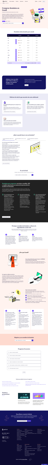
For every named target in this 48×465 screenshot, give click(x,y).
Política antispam (27, 452)
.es (8, 45)
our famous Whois (24, 459)
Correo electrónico (19, 437)
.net (8, 40)
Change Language (4, 441)
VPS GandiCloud (19, 436)
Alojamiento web (19, 432)
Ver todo (3, 395)
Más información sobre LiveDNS (31, 111)
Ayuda (40, 1)
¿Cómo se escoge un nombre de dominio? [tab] (15, 355)
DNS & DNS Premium (19, 439)
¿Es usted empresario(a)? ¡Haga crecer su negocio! (8, 139)
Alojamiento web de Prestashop (20, 435)
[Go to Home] (5, 1)
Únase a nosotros (39, 450)
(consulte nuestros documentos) (37, 296)
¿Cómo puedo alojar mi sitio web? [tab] (14, 368)
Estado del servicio (39, 431)
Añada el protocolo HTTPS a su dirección (9, 111)
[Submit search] (23, 23)
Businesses (21, 1)
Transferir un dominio (19, 446)
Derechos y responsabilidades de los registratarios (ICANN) (31, 449)
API (25, 435)
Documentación (39, 432)
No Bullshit (38, 448)
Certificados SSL (19, 438)
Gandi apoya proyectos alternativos (41, 446)
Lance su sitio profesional (6, 163)
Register (4, 21)
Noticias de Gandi (39, 449)
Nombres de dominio (19, 430)
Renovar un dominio (19, 447)
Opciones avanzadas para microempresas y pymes (31, 433)
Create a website (11, 1)
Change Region (4, 440)
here (45, 301)
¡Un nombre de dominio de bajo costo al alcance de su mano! (10, 385)
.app (8, 57)
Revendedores (26, 431)
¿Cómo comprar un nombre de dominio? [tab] (15, 358)
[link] (2, 433)
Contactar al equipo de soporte (41, 430)
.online (9, 55)
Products (17, 1)
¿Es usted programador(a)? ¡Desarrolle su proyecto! (32, 139)
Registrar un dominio (19, 445)
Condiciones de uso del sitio (28, 446)
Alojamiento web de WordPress (20, 433)
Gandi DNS (37, 212)
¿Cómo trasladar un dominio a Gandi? (30, 381)
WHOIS (25, 436)
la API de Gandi (44, 211)
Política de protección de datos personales (30, 453)
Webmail (26, 434)
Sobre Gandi (38, 445)
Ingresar (44, 1)
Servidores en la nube (19, 449)
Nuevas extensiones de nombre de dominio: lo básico (9, 384)
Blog (36, 1)
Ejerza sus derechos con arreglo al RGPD (29, 454)
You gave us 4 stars (4, 434)
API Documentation (39, 433)
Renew (9, 21)
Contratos (26, 447)
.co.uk (8, 50)
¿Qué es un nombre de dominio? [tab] (14, 352)
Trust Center (38, 447)
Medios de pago (27, 451)
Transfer (6, 21)
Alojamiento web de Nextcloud (20, 434)
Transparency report (27, 455)
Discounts (26, 1)
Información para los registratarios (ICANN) (30, 450)
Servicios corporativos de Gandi (28, 430)
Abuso (25, 445)
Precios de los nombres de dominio (6, 381)
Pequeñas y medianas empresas (28, 432)
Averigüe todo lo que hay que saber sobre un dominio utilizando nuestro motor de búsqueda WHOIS (35, 385)
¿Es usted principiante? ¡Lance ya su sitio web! (20, 139)
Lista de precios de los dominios (20, 431)
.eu (8, 52)
